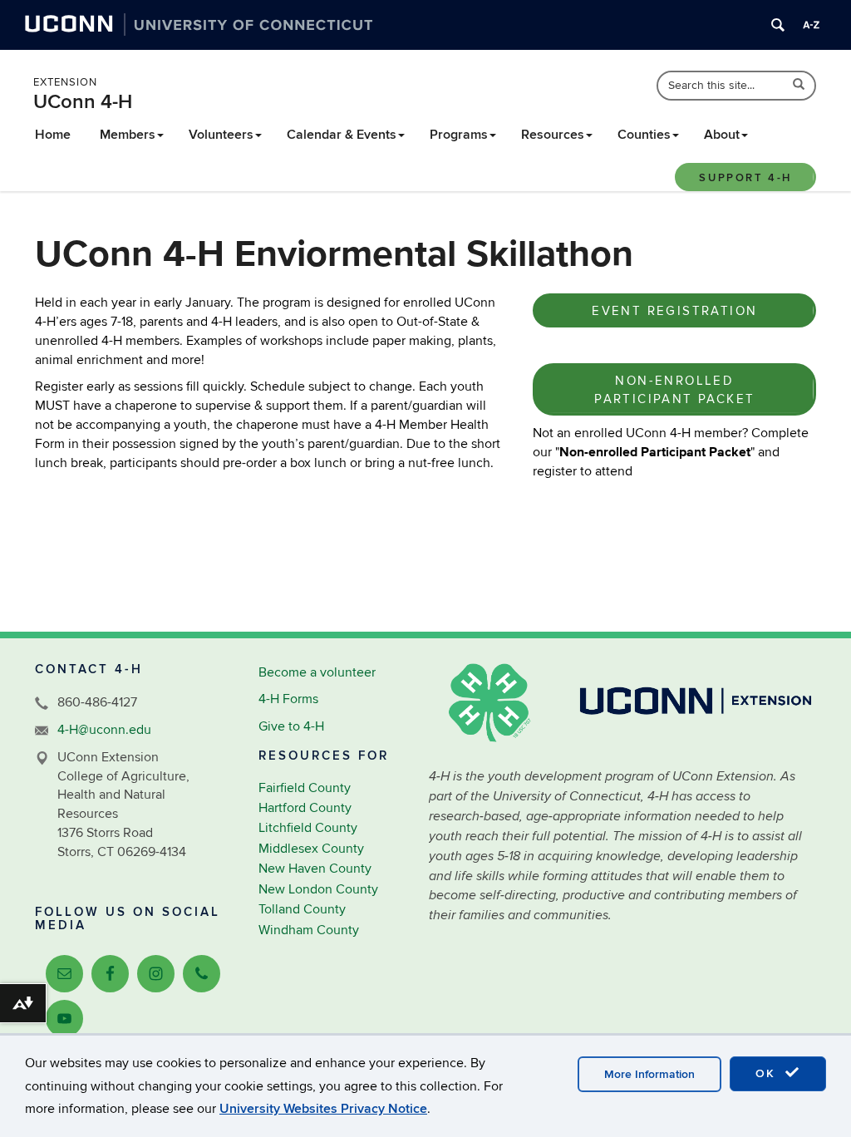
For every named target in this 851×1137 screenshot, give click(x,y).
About (722, 134)
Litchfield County (307, 828)
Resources (552, 134)
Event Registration (674, 310)
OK (767, 1073)
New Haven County (314, 868)
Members (127, 134)
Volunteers (221, 134)
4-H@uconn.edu (104, 729)
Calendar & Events (341, 134)
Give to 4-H (291, 726)
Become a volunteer (317, 672)
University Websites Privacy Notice (323, 1108)
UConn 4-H (82, 102)
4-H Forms (288, 699)
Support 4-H (745, 178)
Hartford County (305, 808)
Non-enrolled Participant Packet (674, 389)
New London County (318, 889)
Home (53, 134)
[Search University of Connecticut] (778, 25)
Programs (459, 134)
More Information (649, 1074)
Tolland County (302, 909)
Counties (644, 134)
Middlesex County (311, 848)
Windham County (308, 930)
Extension (65, 82)
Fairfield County (304, 788)
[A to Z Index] (811, 25)
